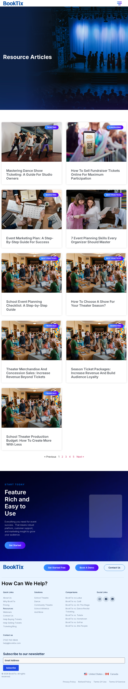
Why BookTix (9, 601)
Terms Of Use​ (100, 682)
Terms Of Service (117, 682)
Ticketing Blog (10, 626)
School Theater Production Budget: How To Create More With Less (28, 440)
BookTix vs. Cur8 (73, 601)
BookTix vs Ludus (74, 598)
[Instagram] (99, 599)
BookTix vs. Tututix (74, 615)
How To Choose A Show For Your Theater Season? (93, 303)
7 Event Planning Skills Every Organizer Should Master (94, 240)
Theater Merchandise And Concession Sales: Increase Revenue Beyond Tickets (28, 373)
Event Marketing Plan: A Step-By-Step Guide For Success (29, 240)
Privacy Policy (69, 682)
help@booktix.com (12, 643)
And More (48, 612)
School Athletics (41, 608)
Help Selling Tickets (12, 623)
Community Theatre (43, 605)
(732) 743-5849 (10, 640)
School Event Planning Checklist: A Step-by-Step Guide (26, 305)
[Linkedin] (112, 599)
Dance (37, 601)
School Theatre (41, 598)
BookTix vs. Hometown (76, 619)
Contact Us (8, 616)
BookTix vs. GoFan (74, 622)
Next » (80, 456)
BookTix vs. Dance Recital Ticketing (77, 610)
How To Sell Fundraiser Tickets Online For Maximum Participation (95, 174)
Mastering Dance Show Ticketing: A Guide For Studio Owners (29, 174)
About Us (7, 598)
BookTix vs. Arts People (77, 626)
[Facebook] (106, 599)
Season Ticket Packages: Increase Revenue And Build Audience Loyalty (93, 373)
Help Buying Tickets (12, 619)
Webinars (7, 612)
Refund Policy (84, 682)
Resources (8, 608)
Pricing (6, 605)
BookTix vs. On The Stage (78, 605)
